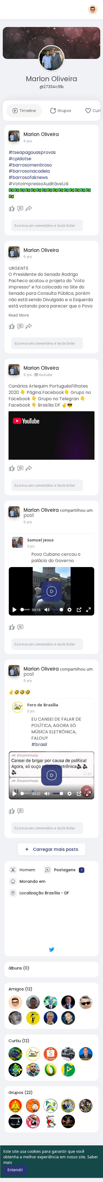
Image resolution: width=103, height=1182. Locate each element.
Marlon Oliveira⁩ (51, 79)
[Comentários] (20, 208)
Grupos (16, 1092)
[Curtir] (12, 209)
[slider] (25, 609)
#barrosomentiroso (30, 165)
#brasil (39, 744)
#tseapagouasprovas (32, 152)
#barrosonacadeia (29, 171)
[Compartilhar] (28, 208)
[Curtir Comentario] (16, 627)
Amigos (16, 989)
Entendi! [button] (15, 1169)
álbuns (15, 968)
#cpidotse (20, 159)
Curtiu (15, 1041)
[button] (93, 9)
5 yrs (28, 141)
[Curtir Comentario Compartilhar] (20, 208)
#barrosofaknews (28, 177)
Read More (19, 315)
